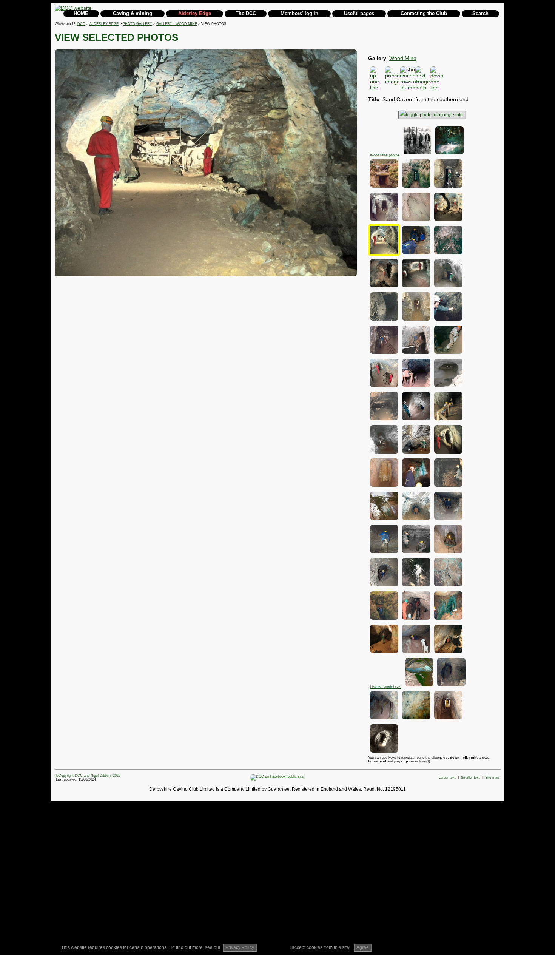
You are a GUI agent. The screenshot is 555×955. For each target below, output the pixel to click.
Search (480, 13)
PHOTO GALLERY (137, 24)
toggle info (452, 115)
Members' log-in (299, 13)
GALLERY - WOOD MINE (176, 24)
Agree (362, 947)
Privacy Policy (239, 947)
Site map (492, 777)
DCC (81, 24)
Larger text (447, 777)
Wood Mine (402, 58)
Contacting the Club (424, 13)
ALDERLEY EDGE (104, 24)
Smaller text (470, 777)
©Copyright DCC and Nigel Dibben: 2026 (88, 776)
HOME (81, 13)
